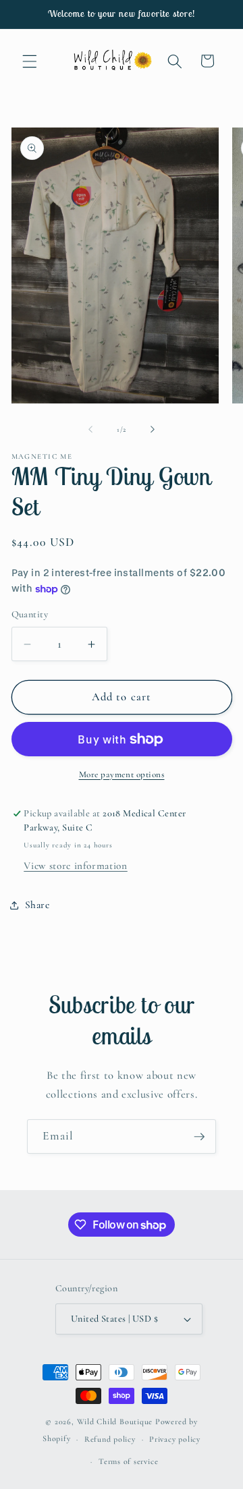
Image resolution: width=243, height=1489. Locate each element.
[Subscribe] (199, 1136)
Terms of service (128, 1461)
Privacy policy (174, 1439)
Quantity (30, 614)
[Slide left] (90, 430)
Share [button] (37, 905)
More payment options (122, 774)
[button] (30, 61)
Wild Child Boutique (115, 1421)
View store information (76, 866)
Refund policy (110, 1439)
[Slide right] (152, 430)
